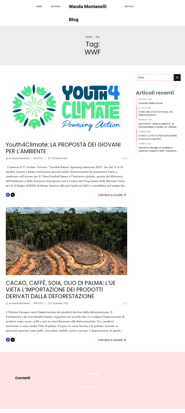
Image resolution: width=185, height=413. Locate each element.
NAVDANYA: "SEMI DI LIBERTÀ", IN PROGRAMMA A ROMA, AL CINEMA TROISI (157, 125)
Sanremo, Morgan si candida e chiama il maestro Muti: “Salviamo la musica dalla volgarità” (157, 149)
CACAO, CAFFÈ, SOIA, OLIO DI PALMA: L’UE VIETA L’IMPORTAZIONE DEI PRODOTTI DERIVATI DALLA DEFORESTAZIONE (61, 289)
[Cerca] (177, 77)
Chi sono (55, 6)
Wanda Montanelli (20, 158)
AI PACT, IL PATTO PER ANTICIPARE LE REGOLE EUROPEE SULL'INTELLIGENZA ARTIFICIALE (157, 137)
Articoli (129, 6)
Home (39, 6)
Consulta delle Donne (150, 103)
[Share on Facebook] (8, 195)
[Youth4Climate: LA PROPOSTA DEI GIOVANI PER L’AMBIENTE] (66, 108)
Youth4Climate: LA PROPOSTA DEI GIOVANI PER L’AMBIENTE (63, 148)
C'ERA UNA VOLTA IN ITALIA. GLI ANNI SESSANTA (155, 113)
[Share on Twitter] (13, 195)
